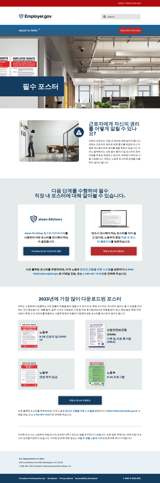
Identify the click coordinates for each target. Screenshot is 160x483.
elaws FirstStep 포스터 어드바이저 (45, 233)
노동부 (43, 332)
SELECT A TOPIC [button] (28, 30)
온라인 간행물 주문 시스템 (95, 269)
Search (103, 13)
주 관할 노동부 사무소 (94, 438)
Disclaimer (52, 478)
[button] (36, 30)
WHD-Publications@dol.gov (121, 411)
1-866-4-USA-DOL (132, 478)
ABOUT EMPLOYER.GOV (129, 3)
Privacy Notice (66, 478)
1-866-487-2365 (26, 466)
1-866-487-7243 (92, 273)
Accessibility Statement (86, 478)
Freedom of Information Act (32, 478)
